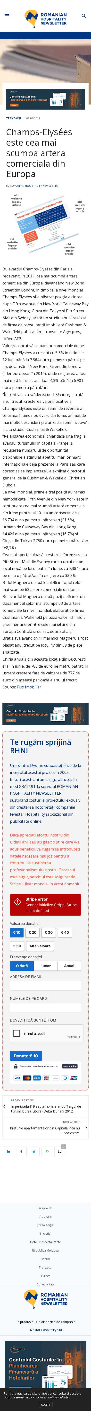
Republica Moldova (45, 1250)
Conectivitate (46, 1284)
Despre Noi (45, 1208)
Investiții (45, 1234)
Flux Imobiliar (29, 687)
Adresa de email (26, 977)
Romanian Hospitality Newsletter (34, 185)
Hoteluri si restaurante (45, 1242)
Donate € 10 (26, 1055)
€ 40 (65, 932)
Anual (69, 965)
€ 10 (16, 932)
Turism (45, 1276)
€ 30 (49, 932)
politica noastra (16, 1397)
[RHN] (45, 16)
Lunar (46, 965)
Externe (46, 1259)
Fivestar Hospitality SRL (46, 1330)
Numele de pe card (28, 998)
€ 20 (32, 932)
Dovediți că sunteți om (33, 1020)
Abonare (46, 1217)
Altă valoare (40, 946)
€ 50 (17, 946)
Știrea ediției (45, 1225)
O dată (22, 965)
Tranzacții (14, 118)
